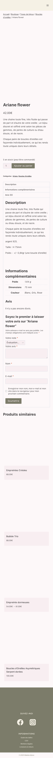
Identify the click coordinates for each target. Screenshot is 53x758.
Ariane (15, 176)
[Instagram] (32, 722)
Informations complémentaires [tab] (20, 189)
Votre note (11, 338)
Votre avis (11, 346)
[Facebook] (20, 722)
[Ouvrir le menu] (47, 5)
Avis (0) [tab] (9, 195)
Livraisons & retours (26, 747)
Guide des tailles (26, 738)
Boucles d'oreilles (25, 176)
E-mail (9, 376)
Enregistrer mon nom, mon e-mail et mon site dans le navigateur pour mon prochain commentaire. (27, 391)
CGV (26, 741)
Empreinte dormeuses (17, 602)
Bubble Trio (12, 536)
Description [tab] (10, 184)
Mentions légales (27, 744)
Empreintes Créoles (16, 470)
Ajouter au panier (23, 165)
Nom (8, 363)
